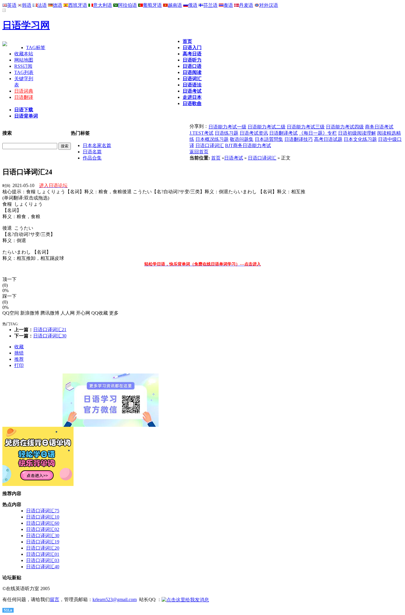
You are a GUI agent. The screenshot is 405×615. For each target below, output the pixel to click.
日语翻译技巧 (298, 139)
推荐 (19, 359)
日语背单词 (26, 115)
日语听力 (192, 59)
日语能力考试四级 (345, 126)
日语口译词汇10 (42, 516)
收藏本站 (23, 53)
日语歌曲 (192, 103)
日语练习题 (226, 133)
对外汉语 (268, 5)
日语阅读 (192, 72)
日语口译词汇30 (49, 335)
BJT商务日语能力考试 (248, 145)
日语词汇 (192, 78)
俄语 (192, 5)
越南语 (175, 5)
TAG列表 (24, 72)
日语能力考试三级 (306, 126)
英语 (12, 5)
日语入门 (192, 47)
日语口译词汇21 (49, 329)
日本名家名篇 (97, 145)
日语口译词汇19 (42, 541)
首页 (187, 41)
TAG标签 (35, 47)
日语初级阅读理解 (357, 133)
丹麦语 (246, 5)
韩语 (26, 5)
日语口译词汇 (209, 145)
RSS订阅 (23, 66)
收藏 (19, 346)
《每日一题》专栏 (318, 133)
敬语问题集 (241, 139)
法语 (42, 5)
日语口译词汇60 (42, 523)
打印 (19, 365)
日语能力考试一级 (227, 126)
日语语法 (192, 84)
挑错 (19, 352)
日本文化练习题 (360, 139)
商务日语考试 (379, 126)
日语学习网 (26, 25)
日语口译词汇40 (42, 566)
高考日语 (192, 53)
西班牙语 (77, 5)
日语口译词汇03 (42, 560)
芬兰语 (210, 5)
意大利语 (102, 5)
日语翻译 (23, 97)
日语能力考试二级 (267, 126)
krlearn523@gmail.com (115, 599)
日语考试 (192, 91)
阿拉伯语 (127, 5)
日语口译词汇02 (42, 529)
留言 (54, 599)
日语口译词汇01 (42, 554)
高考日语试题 (328, 139)
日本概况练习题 (212, 139)
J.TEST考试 (201, 133)
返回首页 (198, 151)
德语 (57, 5)
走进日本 (192, 97)
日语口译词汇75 (42, 510)
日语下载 (23, 109)
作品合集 (92, 157)
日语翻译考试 (283, 133)
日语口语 (192, 66)
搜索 (64, 146)
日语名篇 (92, 151)
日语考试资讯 (254, 133)
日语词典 (23, 91)
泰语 (228, 5)
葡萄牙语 (152, 5)
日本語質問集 (269, 139)
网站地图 (23, 59)
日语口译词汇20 (42, 547)
